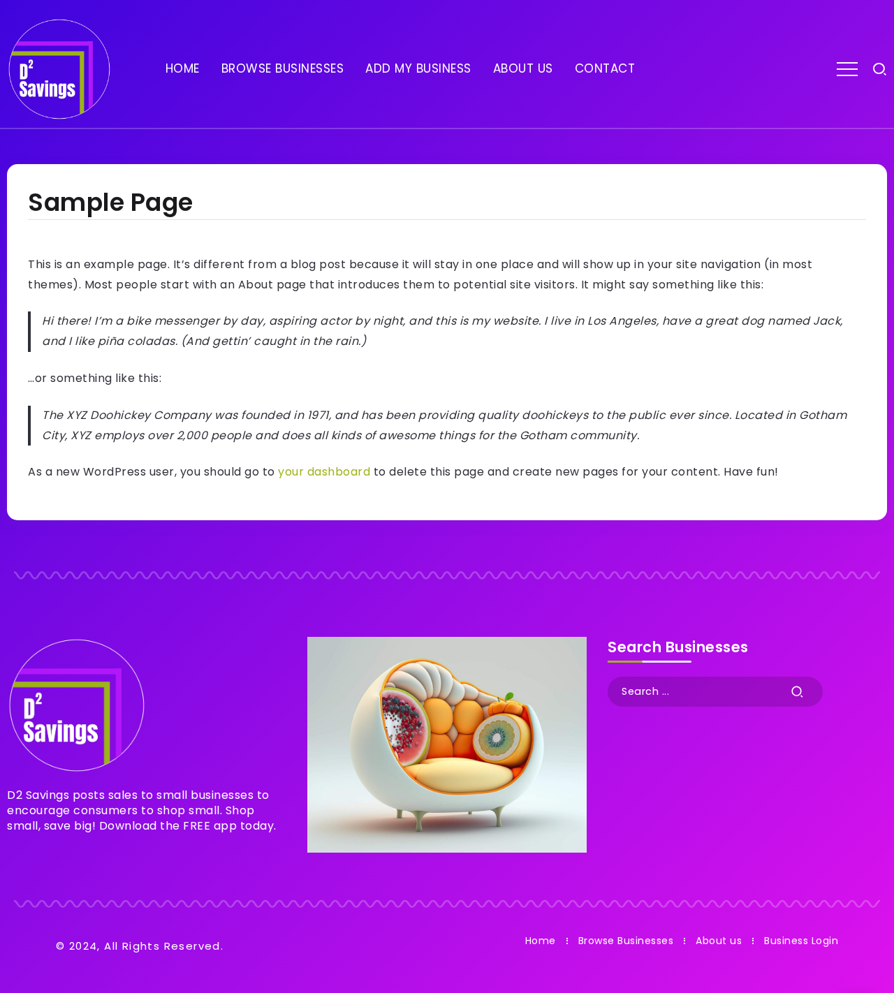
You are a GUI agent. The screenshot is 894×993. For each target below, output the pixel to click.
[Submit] (797, 692)
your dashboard (324, 472)
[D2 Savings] (59, 68)
